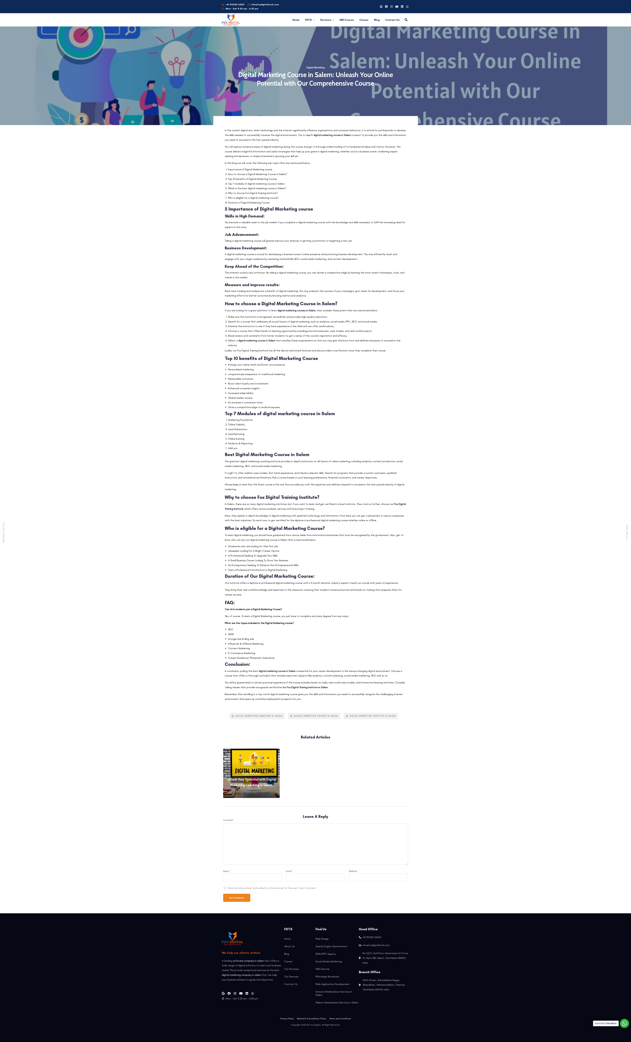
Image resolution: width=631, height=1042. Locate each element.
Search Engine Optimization (331, 946)
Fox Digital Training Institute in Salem (307, 687)
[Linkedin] (402, 6)
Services (325, 19)
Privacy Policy (287, 1018)
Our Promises (291, 969)
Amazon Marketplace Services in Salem (334, 993)
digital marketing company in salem (241, 974)
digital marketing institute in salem (373, 716)
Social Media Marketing (329, 961)
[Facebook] (386, 6)
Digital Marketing (315, 67)
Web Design (322, 938)
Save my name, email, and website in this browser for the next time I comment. (272, 887)
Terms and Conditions (340, 1018)
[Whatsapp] (407, 6)
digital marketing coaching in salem (258, 716)
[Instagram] (391, 6)
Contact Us (392, 19)
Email (288, 871)
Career (364, 19)
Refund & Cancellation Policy (311, 1018)
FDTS (308, 19)
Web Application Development (333, 984)
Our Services (291, 976)
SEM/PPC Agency (326, 953)
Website (353, 871)
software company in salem (248, 960)
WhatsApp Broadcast (327, 976)
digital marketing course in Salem (332, 135)
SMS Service (322, 969)
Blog (377, 19)
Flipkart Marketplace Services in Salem (337, 1002)
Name (226, 871)
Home (296, 19)
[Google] (381, 6)
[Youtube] (396, 6)
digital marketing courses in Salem (297, 310)
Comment (228, 820)
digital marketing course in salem (316, 716)
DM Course (347, 19)
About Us (289, 946)
